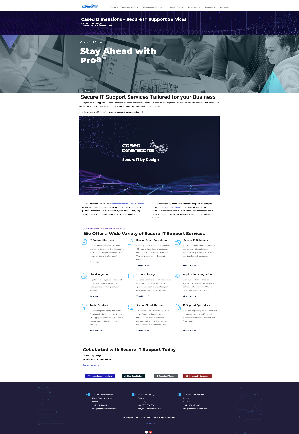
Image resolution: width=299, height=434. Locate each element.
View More (94, 262)
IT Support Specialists (196, 305)
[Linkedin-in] (146, 432)
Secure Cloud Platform (150, 305)
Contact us (224, 7)
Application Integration (197, 274)
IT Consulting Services (152, 7)
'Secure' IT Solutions (195, 240)
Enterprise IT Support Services (122, 7)
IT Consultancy (145, 274)
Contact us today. (91, 365)
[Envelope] (150, 432)
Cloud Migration (99, 274)
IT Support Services (102, 240)
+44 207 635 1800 (191, 405)
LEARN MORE (89, 84)
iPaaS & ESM (175, 7)
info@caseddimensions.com (104, 408)
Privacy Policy (149, 423)
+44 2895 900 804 (146, 405)
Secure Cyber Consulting (151, 240)
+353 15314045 (99, 405)
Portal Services (99, 305)
